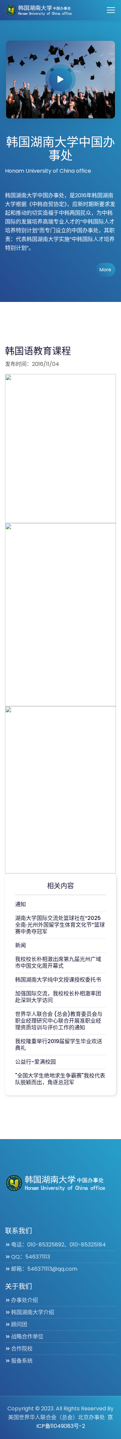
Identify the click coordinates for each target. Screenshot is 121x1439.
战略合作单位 (27, 1336)
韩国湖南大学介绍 (32, 1312)
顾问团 (19, 1324)
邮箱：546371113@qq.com (44, 1269)
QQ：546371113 (30, 1257)
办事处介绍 (24, 1300)
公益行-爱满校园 (35, 1062)
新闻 (20, 945)
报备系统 (22, 1361)
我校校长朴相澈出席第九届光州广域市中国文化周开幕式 (58, 962)
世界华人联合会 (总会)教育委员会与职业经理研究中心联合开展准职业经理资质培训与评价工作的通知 (59, 1020)
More (105, 269)
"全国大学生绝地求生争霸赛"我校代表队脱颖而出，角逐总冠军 (60, 1079)
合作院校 (22, 1348)
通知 (20, 904)
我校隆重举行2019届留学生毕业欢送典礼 (58, 1044)
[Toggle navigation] (111, 10)
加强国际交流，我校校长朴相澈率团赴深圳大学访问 (58, 997)
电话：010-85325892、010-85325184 (58, 1244)
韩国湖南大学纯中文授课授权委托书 (58, 980)
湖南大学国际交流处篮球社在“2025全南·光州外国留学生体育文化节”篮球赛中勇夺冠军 (60, 924)
